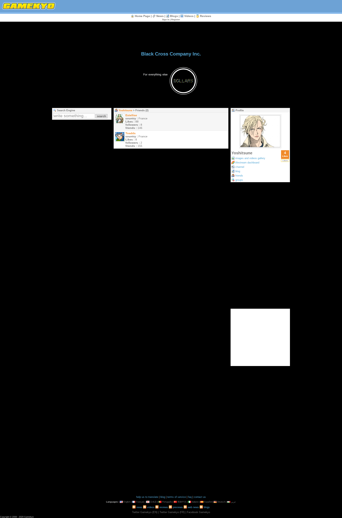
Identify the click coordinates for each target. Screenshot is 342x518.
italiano (195, 502)
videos (189, 16)
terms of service (176, 496)
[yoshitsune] (260, 147)
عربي (233, 502)
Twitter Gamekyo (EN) (144, 512)
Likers (285, 160)
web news (193, 507)
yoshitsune (125, 110)
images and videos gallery (250, 158)
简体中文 (182, 502)
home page (142, 16)
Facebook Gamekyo (198, 512)
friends (239, 175)
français (140, 502)
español (208, 502)
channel (239, 166)
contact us (200, 496)
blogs (174, 16)
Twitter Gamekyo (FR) (172, 512)
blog (237, 171)
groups (239, 179)
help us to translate (147, 496)
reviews (205, 16)
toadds (130, 133)
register (175, 19)
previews (178, 507)
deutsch (221, 502)
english (127, 502)
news (160, 16)
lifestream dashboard (247, 162)
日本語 (153, 502)
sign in (165, 19)
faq (190, 496)
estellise (131, 115)
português (167, 502)
